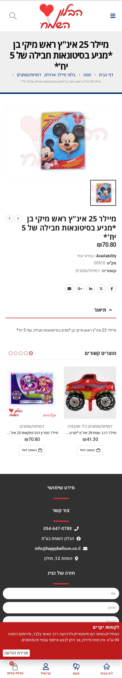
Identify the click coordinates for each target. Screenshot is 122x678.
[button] (113, 16)
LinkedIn (90, 288)
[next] (10, 219)
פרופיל (46, 673)
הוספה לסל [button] (87, 450)
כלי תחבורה (77, 426)
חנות (76, 673)
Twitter (101, 288)
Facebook (111, 288)
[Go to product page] (90, 393)
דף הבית (107, 673)
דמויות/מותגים (87, 271)
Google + (80, 288)
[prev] (18, 219)
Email (69, 288)
